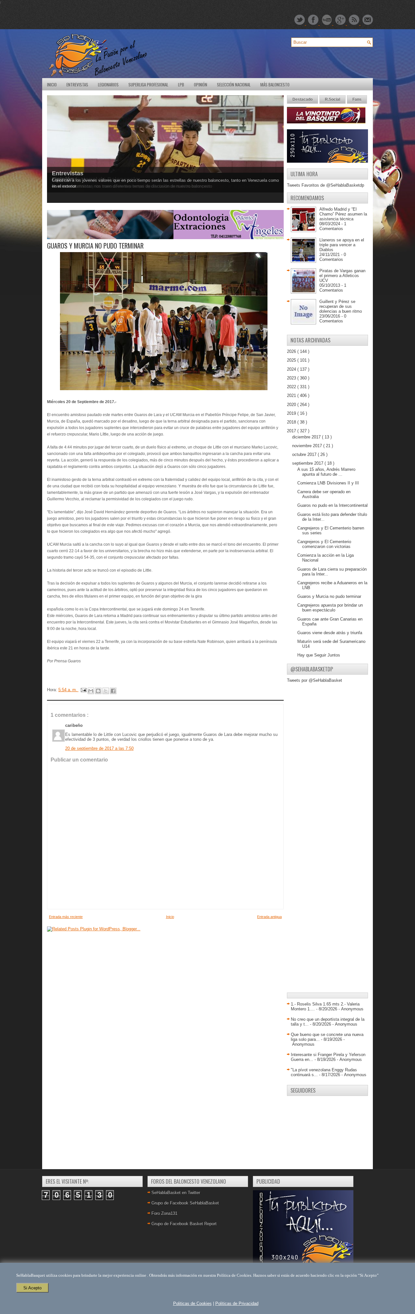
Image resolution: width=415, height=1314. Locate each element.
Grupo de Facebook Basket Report (184, 1223)
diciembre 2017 (307, 437)
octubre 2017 (305, 454)
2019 (292, 413)
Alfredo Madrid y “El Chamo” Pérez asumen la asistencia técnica (343, 214)
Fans (357, 99)
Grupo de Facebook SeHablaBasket (185, 1203)
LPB (181, 84)
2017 (292, 430)
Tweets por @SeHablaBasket (314, 680)
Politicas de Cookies (192, 1303)
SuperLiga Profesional (148, 84)
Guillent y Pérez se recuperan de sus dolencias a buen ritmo (340, 306)
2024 (292, 369)
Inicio (52, 84)
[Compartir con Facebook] (113, 691)
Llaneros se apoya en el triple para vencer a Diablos (341, 245)
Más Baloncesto (275, 84)
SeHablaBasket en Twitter (175, 1192)
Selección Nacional (234, 84)
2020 (292, 404)
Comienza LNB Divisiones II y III (328, 483)
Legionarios (108, 84)
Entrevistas (77, 84)
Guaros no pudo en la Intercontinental (332, 505)
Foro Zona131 (164, 1213)
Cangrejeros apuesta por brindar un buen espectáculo (330, 607)
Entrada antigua (269, 917)
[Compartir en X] (105, 691)
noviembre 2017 (307, 445)
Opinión (200, 84)
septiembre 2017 (308, 463)
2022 (292, 386)
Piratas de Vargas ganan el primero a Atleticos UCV (342, 275)
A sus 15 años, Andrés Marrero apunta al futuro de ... (326, 472)
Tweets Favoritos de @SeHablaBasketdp (325, 185)
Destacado (302, 99)
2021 (292, 395)
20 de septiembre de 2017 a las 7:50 (99, 748)
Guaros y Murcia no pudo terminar (329, 596)
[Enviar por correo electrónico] (91, 691)
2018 (292, 422)
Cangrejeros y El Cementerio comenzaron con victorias (324, 544)
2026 (292, 351)
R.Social (332, 99)
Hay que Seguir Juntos (318, 655)
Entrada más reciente (66, 917)
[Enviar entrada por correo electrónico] (83, 689)
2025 (292, 360)
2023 (292, 378)
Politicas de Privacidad (236, 1303)
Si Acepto (32, 1287)
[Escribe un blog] (98, 691)
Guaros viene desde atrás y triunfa (329, 632)
